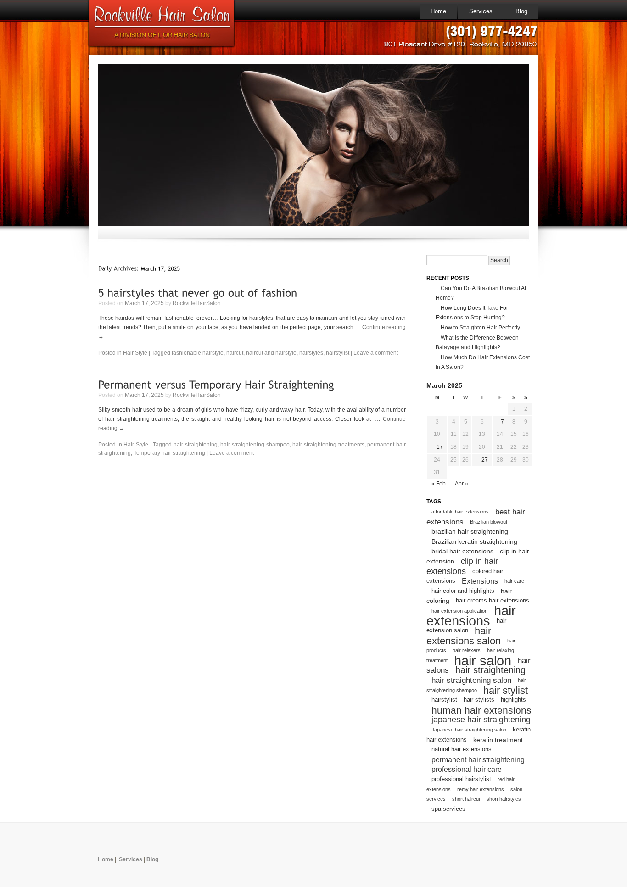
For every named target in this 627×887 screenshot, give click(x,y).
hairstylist (337, 353)
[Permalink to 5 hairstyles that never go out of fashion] (197, 292)
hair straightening (196, 444)
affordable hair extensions (460, 511)
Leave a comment (375, 353)
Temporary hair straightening (169, 453)
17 (440, 447)
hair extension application (459, 611)
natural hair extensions (461, 749)
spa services (448, 809)
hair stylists (479, 700)
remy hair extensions (480, 789)
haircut (234, 353)
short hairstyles (504, 799)
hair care (514, 581)
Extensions (480, 581)
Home (438, 11)
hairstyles (311, 353)
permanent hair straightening (478, 760)
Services (481, 11)
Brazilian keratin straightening (474, 541)
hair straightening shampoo (254, 444)
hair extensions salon (463, 636)
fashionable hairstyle (198, 353)
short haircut (466, 799)
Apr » (461, 483)
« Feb (438, 483)
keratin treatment (498, 739)
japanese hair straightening (481, 719)
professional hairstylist (461, 779)
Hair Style (135, 353)
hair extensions (471, 615)
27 (484, 460)
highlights (513, 700)
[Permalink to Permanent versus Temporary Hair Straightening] (216, 384)
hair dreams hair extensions (492, 600)
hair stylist (505, 690)
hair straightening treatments (328, 444)
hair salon (482, 660)
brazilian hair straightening (469, 531)
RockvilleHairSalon (197, 303)
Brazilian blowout (488, 521)
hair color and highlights (462, 591)
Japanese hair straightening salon (468, 729)
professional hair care (466, 769)
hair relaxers (467, 650)
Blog (521, 11)
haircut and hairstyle (271, 353)
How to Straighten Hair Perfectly (480, 327)
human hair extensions (481, 710)
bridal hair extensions (462, 551)
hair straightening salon (471, 680)
